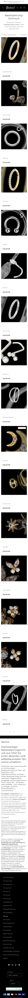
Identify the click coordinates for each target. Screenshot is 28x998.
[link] (10, 731)
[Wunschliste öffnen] (21, 7)
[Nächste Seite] (18, 731)
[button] (3, 7)
